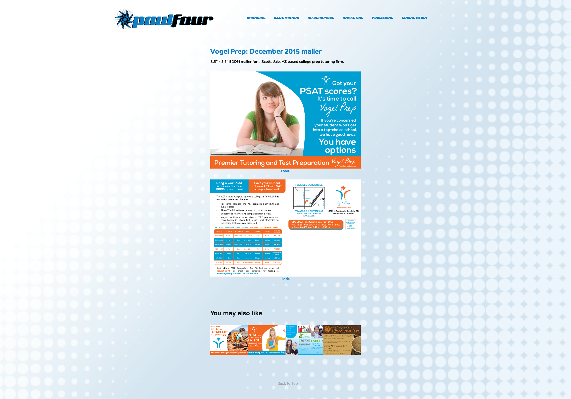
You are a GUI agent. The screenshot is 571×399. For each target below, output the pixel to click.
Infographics (321, 18)
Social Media (414, 18)
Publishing (382, 18)
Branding (256, 18)
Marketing (353, 18)
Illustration (286, 18)
